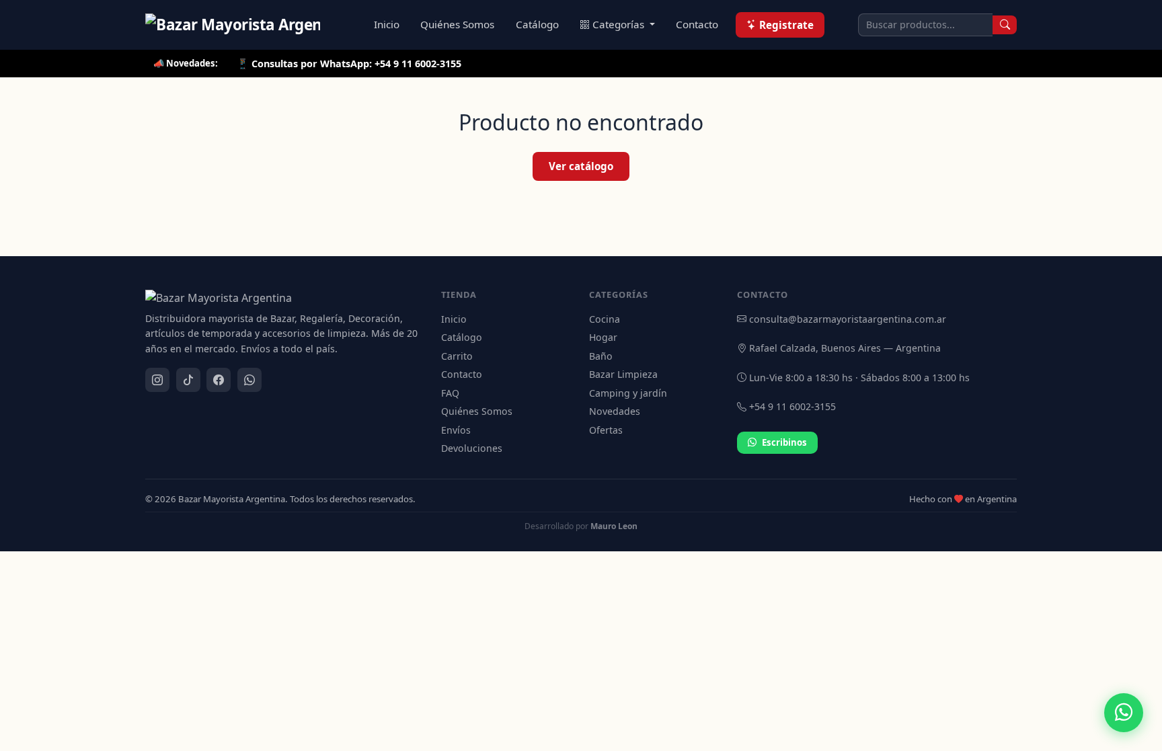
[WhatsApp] (249, 380)
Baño (601, 356)
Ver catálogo (581, 166)
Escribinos (784, 442)
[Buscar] (1005, 24)
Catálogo (537, 24)
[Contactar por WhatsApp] (1123, 712)
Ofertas (606, 430)
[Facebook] (218, 380)
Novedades (614, 411)
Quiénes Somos (457, 24)
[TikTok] (188, 380)
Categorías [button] (619, 24)
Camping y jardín (628, 393)
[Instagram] (157, 380)
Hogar (603, 337)
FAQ (450, 393)
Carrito (457, 356)
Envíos (456, 430)
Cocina (604, 319)
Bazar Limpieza (623, 374)
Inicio (386, 24)
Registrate (786, 25)
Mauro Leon (613, 526)
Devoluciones (471, 448)
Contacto (697, 24)
